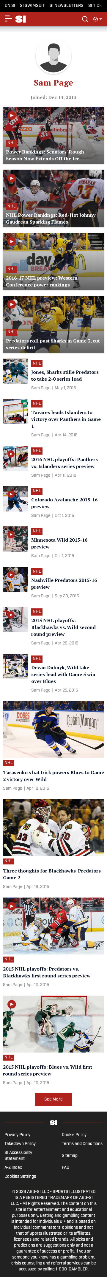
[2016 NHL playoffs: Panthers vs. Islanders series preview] (53, 463)
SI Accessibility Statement (18, 1156)
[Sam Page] (41, 388)
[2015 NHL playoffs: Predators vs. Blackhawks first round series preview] (53, 944)
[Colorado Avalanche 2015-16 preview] (53, 503)
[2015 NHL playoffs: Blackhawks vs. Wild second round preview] (53, 627)
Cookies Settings (20, 1176)
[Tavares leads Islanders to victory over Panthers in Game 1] (53, 419)
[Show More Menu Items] (8, 18)
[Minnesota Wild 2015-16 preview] (53, 543)
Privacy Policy (17, 1135)
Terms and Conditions (82, 1144)
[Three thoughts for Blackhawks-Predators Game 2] (53, 845)
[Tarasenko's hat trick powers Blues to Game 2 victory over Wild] (53, 747)
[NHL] (38, 364)
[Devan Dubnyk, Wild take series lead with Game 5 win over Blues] (53, 674)
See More (53, 1099)
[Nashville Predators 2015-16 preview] (53, 584)
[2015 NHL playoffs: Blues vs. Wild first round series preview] (53, 1042)
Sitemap (70, 1156)
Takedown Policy (20, 1144)
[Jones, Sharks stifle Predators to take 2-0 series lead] (53, 376)
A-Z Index (13, 1168)
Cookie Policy (74, 1135)
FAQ (65, 1168)
